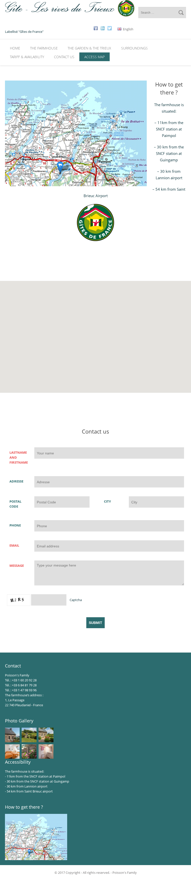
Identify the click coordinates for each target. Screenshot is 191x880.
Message (16, 565)
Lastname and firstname (18, 457)
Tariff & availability (27, 56)
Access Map (94, 56)
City (107, 501)
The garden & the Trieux (89, 48)
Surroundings (134, 48)
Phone (15, 525)
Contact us (64, 56)
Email (14, 545)
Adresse (16, 481)
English (127, 29)
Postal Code (15, 504)
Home (15, 48)
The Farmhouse (44, 48)
